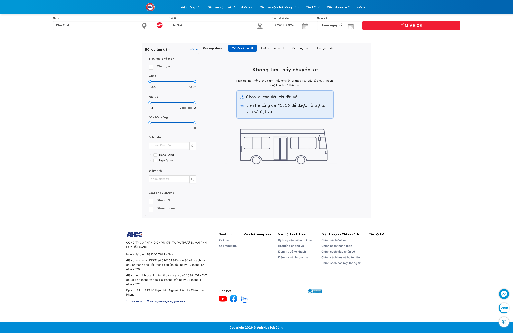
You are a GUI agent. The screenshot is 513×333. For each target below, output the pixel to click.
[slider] (149, 81)
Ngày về (322, 17)
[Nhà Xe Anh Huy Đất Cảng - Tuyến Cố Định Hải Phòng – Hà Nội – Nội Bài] (150, 7)
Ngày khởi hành (281, 17)
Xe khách (225, 240)
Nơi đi (56, 17)
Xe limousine (228, 245)
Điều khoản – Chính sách (346, 7)
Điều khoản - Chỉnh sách (340, 234)
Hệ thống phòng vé (291, 245)
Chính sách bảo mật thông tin (341, 263)
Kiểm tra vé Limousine (293, 257)
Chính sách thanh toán (336, 245)
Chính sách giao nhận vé (338, 251)
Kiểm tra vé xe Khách (292, 251)
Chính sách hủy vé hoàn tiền (340, 257)
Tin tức (311, 7)
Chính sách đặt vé (333, 240)
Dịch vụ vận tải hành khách (296, 240)
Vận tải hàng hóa (257, 234)
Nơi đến (173, 17)
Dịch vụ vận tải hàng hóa (279, 7)
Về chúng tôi (190, 7)
